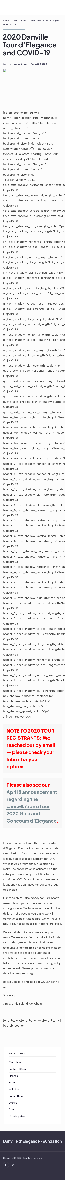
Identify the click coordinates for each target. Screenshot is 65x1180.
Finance (13, 1076)
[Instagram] (13, 1165)
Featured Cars (17, 1069)
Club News (15, 1062)
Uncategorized (17, 1116)
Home (6, 20)
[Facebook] (6, 1165)
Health (12, 1082)
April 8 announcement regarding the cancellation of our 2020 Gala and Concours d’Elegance (31, 806)
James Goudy (20, 64)
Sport (12, 1109)
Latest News (20, 20)
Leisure (13, 1102)
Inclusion (14, 1089)
